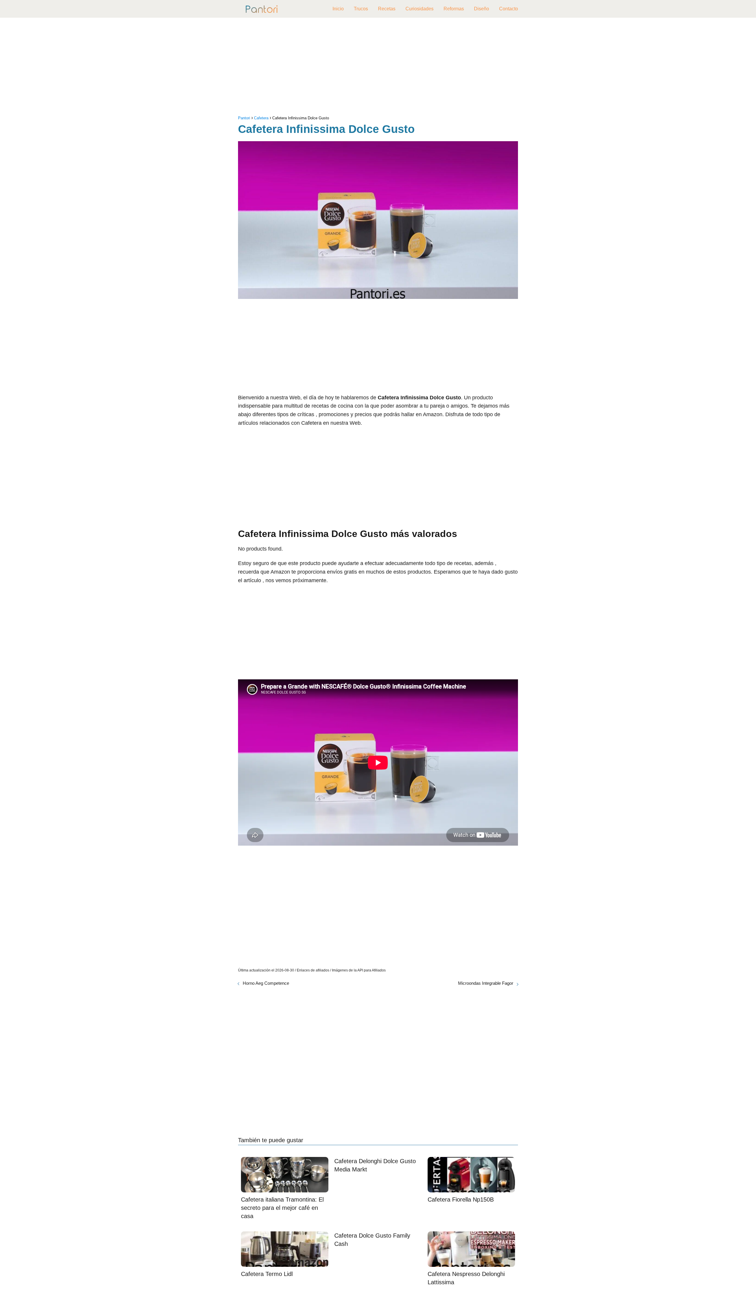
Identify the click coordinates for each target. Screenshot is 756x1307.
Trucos (361, 8)
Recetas (386, 8)
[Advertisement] (378, 68)
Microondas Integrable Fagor (485, 983)
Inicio (338, 8)
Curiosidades (419, 8)
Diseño (481, 8)
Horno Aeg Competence (266, 983)
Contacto (508, 8)
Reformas (454, 8)
